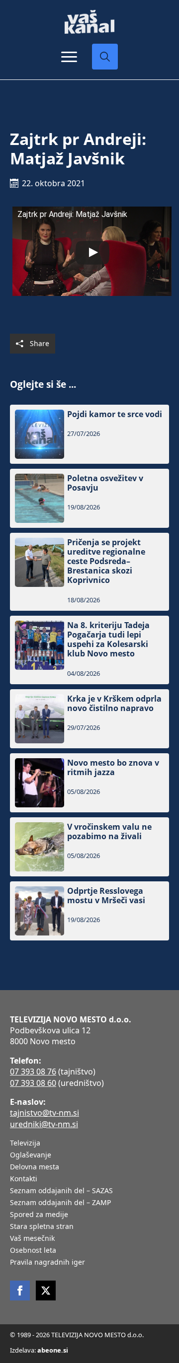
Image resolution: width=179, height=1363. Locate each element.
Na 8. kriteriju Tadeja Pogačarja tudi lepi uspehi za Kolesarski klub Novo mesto (108, 640)
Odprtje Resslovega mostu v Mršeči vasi (106, 895)
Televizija (25, 1144)
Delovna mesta (34, 1167)
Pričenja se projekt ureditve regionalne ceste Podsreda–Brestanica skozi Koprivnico (106, 561)
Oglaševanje (30, 1155)
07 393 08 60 (33, 1082)
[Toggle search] (105, 57)
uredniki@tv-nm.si (44, 1124)
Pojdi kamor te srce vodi (114, 414)
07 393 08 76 (33, 1071)
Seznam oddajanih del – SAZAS (61, 1191)
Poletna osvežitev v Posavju (105, 483)
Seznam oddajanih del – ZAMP (60, 1203)
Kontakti (23, 1179)
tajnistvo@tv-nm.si (44, 1112)
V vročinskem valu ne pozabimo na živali (109, 831)
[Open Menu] (69, 57)
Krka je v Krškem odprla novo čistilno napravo (114, 703)
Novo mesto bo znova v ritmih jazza (113, 767)
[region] (89, 1285)
